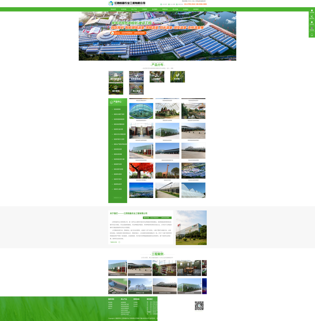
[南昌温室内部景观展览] (193, 99)
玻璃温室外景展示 (117, 274)
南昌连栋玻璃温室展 (193, 148)
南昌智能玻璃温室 (119, 119)
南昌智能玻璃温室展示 (193, 128)
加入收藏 (172, 4)
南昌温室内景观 (118, 169)
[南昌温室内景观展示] (141, 159)
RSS (189, 1)
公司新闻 (135, 302)
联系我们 (196, 9)
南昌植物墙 (117, 109)
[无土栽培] (142, 268)
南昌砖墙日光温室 (119, 139)
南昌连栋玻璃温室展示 (141, 148)
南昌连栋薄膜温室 (119, 124)
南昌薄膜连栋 (193, 188)
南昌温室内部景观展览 (193, 109)
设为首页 (164, 4)
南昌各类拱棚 (118, 154)
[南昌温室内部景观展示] (141, 119)
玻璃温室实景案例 (166, 292)
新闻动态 (165, 9)
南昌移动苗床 (118, 174)
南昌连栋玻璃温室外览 (167, 148)
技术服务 (154, 9)
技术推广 (177, 79)
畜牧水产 (110, 308)
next (225, 36)
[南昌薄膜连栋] (193, 179)
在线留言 (185, 9)
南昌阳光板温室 (118, 129)
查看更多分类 (118, 197)
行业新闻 (135, 304)
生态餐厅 (157, 79)
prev (89, 36)
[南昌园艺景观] (167, 159)
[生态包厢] (166, 268)
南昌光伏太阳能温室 (120, 134)
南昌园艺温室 (118, 164)
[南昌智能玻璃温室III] (141, 99)
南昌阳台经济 (118, 184)
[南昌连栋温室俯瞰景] (193, 159)
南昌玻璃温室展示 (167, 128)
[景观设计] (191, 286)
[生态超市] (191, 268)
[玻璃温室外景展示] (117, 268)
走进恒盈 (123, 9)
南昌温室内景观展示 (141, 168)
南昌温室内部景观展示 (141, 128)
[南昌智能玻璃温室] (141, 179)
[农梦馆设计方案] (117, 286)
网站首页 (113, 9)
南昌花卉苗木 (118, 179)
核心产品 (134, 9)
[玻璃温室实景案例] (166, 286)
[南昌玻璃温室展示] (167, 119)
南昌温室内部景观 (167, 109)
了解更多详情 (113, 242)
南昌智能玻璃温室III (141, 109)
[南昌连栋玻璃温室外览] (167, 139)
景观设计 (191, 292)
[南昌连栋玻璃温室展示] (141, 139)
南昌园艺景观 (167, 168)
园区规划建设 (115, 79)
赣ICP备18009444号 (143, 318)
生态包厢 (166, 274)
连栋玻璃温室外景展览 (141, 292)
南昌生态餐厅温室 (119, 114)
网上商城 (175, 9)
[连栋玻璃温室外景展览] (142, 286)
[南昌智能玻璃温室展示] (193, 119)
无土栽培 (141, 274)
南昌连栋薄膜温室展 (167, 188)
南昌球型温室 (118, 149)
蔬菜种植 (110, 306)
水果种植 (110, 304)
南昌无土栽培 (118, 189)
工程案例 (144, 9)
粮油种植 (110, 302)
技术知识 (135, 306)
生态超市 (191, 274)
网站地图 (184, 1)
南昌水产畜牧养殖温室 (120, 144)
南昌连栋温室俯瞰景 (193, 168)
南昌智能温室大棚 (119, 159)
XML (193, 1)
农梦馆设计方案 (117, 292)
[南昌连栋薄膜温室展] (167, 179)
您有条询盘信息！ (201, 1)
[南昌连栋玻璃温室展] (193, 139)
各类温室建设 (136, 79)
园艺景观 (116, 91)
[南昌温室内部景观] (167, 99)
